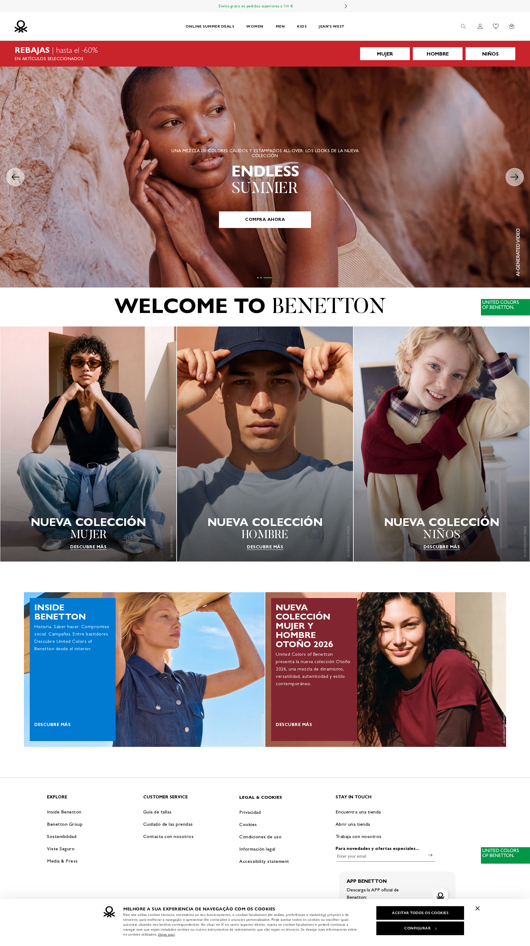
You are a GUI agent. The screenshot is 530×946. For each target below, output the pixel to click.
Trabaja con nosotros (359, 836)
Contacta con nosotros (168, 836)
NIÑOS (490, 54)
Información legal (257, 849)
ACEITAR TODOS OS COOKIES (420, 913)
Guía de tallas (157, 812)
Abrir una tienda (353, 824)
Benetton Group (65, 824)
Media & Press (62, 861)
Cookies (248, 824)
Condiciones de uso (260, 837)
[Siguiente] (346, 6)
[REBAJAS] (265, 54)
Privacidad (250, 812)
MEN (280, 26)
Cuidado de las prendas (168, 824)
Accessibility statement (264, 861)
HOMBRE (438, 54)
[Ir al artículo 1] (262, 277)
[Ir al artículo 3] (272, 277)
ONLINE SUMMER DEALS (210, 26)
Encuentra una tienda (358, 812)
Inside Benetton (64, 812)
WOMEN (254, 26)
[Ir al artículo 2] (269, 277)
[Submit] (430, 855)
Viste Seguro (61, 848)
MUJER (385, 54)
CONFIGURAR (417, 928)
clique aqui (166, 934)
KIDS (301, 26)
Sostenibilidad (61, 836)
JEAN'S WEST (332, 26)
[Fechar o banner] (477, 908)
